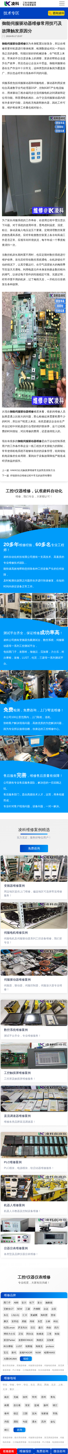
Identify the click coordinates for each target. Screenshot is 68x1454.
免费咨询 (34, 848)
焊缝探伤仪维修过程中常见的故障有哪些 (31, 475)
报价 (26, 1358)
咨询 (19, 1429)
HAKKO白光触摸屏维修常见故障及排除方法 (32, 470)
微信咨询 (59, 1451)
